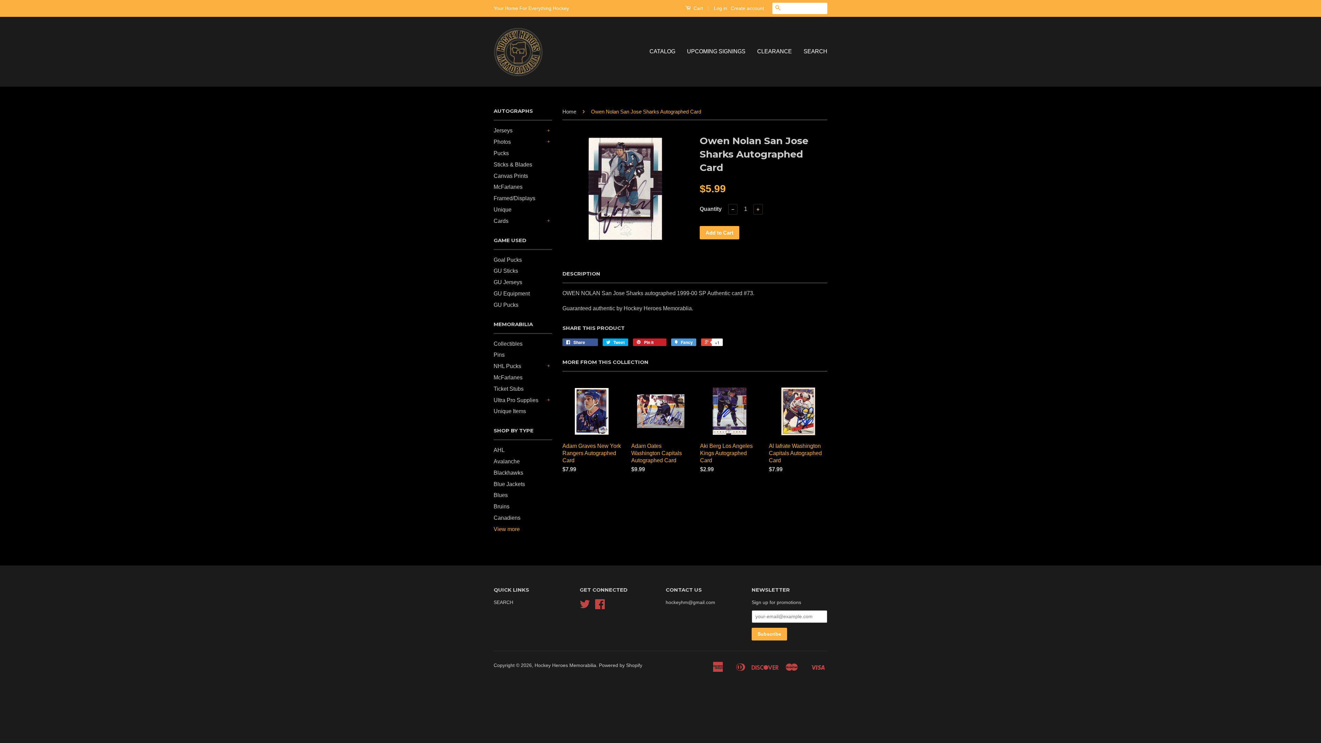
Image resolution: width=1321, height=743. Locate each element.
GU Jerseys (508, 282)
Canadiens (507, 518)
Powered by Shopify (620, 665)
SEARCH (815, 51)
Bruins (501, 506)
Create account (747, 8)
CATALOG (662, 51)
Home (569, 112)
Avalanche (507, 461)
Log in (720, 8)
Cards (501, 221)
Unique (503, 210)
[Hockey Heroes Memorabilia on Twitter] (585, 606)
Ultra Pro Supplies (516, 400)
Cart (697, 8)
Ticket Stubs (509, 389)
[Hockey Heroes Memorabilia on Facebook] (600, 606)
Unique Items (510, 411)
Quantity (711, 209)
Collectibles (508, 344)
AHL (499, 450)
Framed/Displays (514, 198)
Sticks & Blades (513, 165)
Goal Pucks (508, 260)
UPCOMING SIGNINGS (716, 51)
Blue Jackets (509, 484)
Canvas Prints (511, 176)
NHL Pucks (507, 366)
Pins (499, 355)
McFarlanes (508, 187)
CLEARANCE (774, 51)
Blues (501, 495)
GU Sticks (506, 271)
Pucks (501, 153)
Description (581, 273)
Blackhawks (508, 473)
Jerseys (503, 130)
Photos (502, 142)
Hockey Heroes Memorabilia (565, 665)
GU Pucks (506, 305)
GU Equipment (512, 294)
